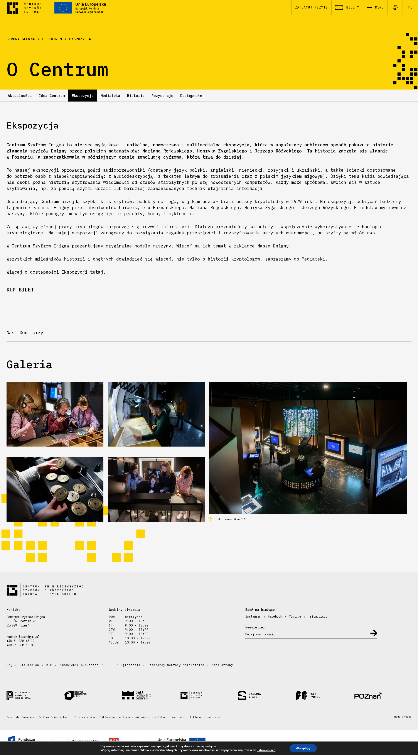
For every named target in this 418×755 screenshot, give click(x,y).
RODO (110, 665)
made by (402, 717)
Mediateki (313, 259)
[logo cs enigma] (209, 695)
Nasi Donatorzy (25, 332)
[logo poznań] (382, 695)
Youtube (295, 616)
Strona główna (21, 39)
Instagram (253, 616)
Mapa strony (222, 665)
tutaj (96, 272)
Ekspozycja (80, 39)
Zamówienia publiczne (79, 665)
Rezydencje (162, 95)
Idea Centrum (52, 95)
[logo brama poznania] (93, 695)
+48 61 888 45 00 (20, 645)
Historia (136, 95)
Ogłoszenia (130, 665)
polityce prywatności (170, 717)
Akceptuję (303, 748)
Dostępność (191, 95)
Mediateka (110, 95)
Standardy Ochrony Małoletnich (176, 665)
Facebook (275, 616)
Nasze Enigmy (273, 246)
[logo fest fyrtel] (325, 695)
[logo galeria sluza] (267, 695)
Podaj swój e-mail (260, 634)
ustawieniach (266, 750)
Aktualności (20, 95)
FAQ (9, 665)
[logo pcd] (35, 695)
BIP (49, 665)
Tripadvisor (317, 616)
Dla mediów (29, 665)
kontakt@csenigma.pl (23, 637)
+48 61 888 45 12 (20, 641)
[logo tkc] (151, 695)
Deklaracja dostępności (207, 717)
